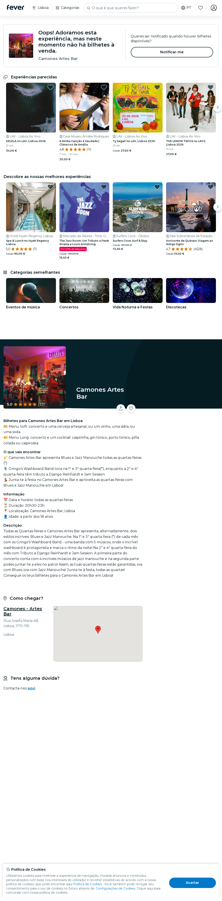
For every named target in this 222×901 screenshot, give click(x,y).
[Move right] (217, 107)
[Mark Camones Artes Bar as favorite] (131, 408)
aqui (31, 688)
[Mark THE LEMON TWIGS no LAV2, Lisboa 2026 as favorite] (210, 87)
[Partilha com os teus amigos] (120, 408)
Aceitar (192, 883)
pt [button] (188, 8)
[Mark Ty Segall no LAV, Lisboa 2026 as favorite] (157, 87)
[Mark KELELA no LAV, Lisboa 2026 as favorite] (50, 87)
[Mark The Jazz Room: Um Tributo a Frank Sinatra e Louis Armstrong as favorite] (104, 187)
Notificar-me (172, 52)
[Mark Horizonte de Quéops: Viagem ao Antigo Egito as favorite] (210, 187)
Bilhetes (183, 410)
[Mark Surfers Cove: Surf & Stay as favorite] (157, 187)
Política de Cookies (87, 884)
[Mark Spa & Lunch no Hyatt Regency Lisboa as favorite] (50, 187)
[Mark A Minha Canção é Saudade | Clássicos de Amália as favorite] (104, 87)
